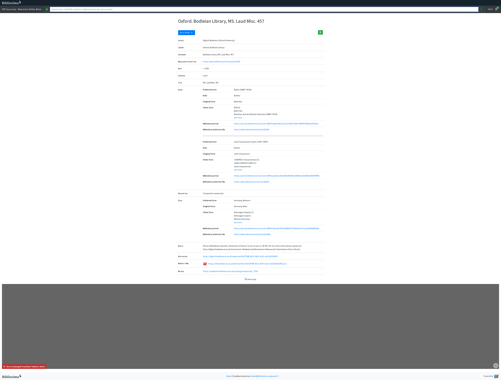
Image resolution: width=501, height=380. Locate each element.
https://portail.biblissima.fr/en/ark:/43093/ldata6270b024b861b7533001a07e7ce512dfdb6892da (276, 228)
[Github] (142, 3)
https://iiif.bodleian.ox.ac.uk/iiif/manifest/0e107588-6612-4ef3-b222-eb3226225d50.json (247, 263)
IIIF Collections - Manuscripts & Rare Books (21, 9)
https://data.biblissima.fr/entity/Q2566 (251, 129)
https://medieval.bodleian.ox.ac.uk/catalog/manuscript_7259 (230, 271)
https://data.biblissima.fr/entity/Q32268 (252, 234)
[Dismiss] (4, 366)
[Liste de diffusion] (121, 3)
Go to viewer (186, 32)
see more (238, 117)
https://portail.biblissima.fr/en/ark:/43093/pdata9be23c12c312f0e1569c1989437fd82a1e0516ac (276, 123)
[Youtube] (138, 3)
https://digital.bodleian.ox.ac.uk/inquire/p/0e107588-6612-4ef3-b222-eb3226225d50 (240, 256)
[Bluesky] (129, 3)
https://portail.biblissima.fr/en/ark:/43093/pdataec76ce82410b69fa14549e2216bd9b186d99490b (277, 175)
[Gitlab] (146, 3)
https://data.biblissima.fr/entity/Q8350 (251, 181)
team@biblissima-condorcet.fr (265, 376)
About (490, 9)
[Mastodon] (134, 3)
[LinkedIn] (125, 3)
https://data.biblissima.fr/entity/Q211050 (221, 61)
